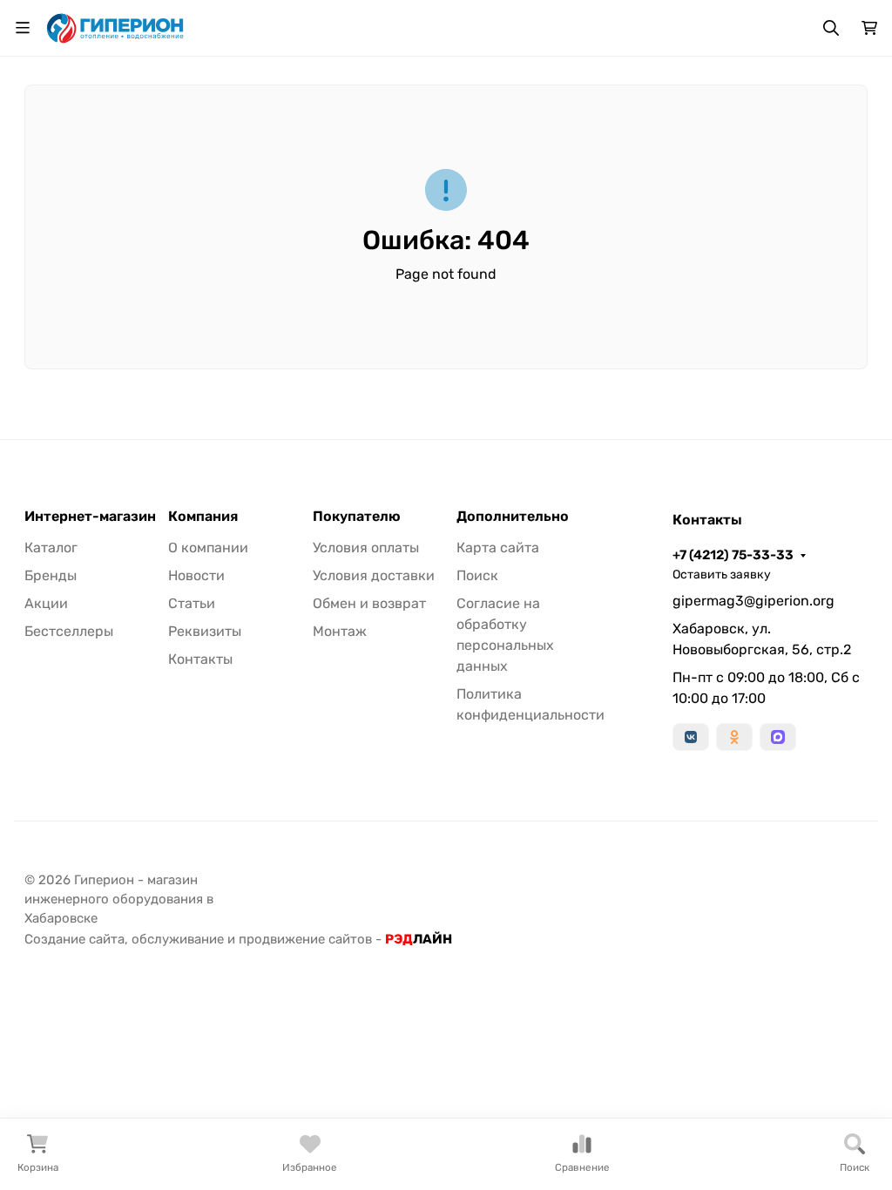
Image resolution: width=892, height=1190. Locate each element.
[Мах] (778, 737)
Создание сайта (74, 939)
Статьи (191, 603)
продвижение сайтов (305, 939)
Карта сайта (497, 547)
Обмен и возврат (369, 603)
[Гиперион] (116, 26)
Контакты (200, 659)
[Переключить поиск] (831, 28)
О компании (208, 547)
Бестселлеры (68, 631)
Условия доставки (374, 575)
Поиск (477, 575)
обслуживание (178, 939)
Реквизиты (204, 631)
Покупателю (357, 517)
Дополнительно (512, 517)
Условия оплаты (366, 547)
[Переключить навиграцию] (22, 28)
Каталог (51, 547)
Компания (203, 517)
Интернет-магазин (90, 517)
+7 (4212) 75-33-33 (733, 555)
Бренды (50, 575)
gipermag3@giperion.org (753, 600)
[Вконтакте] (690, 737)
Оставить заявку (721, 574)
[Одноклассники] (734, 737)
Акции (46, 603)
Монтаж (340, 631)
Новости (196, 575)
